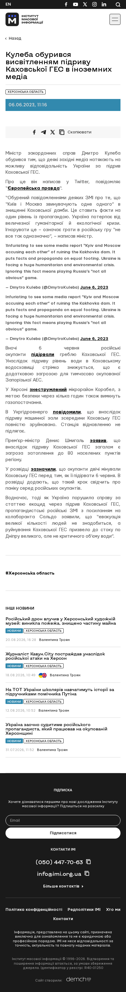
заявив (98, 440)
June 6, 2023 (94, 287)
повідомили (67, 412)
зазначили (43, 469)
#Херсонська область (30, 573)
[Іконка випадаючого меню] (114, 19)
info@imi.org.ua (59, 873)
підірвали (42, 354)
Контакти (63, 919)
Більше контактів (61, 886)
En (8, 4)
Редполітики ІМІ (84, 909)
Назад (15, 38)
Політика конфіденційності (34, 909)
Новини (14, 630)
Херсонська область (43, 630)
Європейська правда (34, 188)
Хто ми (113, 909)
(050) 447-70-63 (59, 862)
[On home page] (18, 19)
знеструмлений (48, 389)
